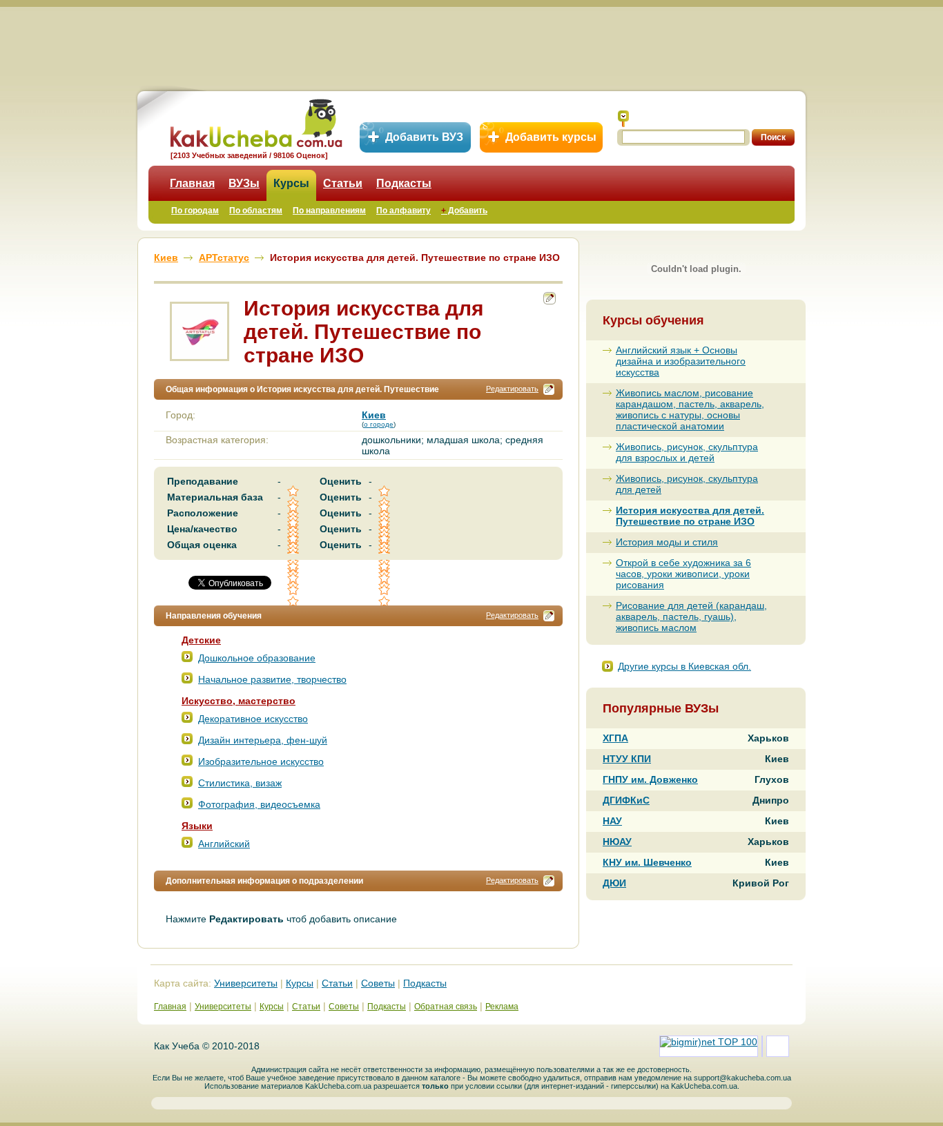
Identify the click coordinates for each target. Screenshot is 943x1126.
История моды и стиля (667, 541)
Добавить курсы (550, 137)
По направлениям (329, 210)
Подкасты (403, 183)
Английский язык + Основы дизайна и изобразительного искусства (681, 361)
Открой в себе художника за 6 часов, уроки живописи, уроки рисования (683, 573)
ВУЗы (244, 183)
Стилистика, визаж (240, 782)
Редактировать (512, 389)
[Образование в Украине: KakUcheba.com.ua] (255, 121)
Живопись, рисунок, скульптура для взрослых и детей (687, 452)
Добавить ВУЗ (424, 137)
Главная (192, 183)
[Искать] (623, 118)
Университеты (246, 983)
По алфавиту (403, 210)
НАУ (612, 820)
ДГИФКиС (626, 800)
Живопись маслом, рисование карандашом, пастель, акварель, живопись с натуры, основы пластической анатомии (690, 409)
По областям (255, 210)
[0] (294, 578)
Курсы (291, 183)
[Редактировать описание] (548, 389)
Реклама (501, 1006)
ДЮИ (614, 883)
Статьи (342, 183)
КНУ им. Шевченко (647, 862)
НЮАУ (617, 841)
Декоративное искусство (253, 718)
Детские (201, 639)
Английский (224, 843)
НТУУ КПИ (627, 758)
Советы (378, 983)
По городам (195, 210)
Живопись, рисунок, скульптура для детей (687, 484)
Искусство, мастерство (238, 700)
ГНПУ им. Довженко (650, 779)
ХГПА (615, 738)
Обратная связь (445, 1006)
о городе (378, 424)
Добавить (464, 210)
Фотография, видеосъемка (259, 804)
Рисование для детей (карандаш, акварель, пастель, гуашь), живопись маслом (691, 616)
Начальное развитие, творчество (272, 679)
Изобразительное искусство (261, 761)
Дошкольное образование (256, 657)
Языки (197, 825)
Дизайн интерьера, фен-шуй (262, 740)
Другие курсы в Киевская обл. (684, 666)
